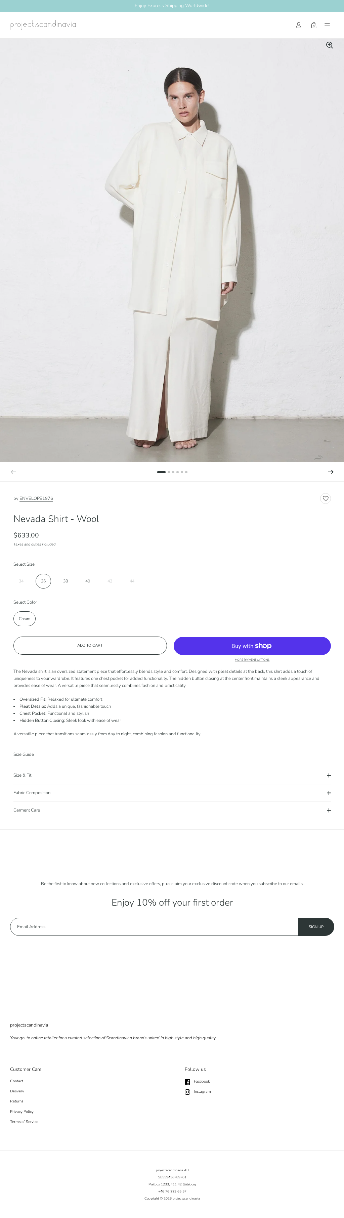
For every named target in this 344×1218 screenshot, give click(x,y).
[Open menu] (327, 25)
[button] (331, 472)
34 (21, 581)
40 (87, 581)
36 (43, 581)
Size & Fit (22, 775)
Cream (24, 618)
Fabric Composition (31, 793)
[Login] (298, 25)
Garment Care (26, 810)
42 (110, 581)
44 (132, 581)
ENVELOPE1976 (36, 498)
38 (65, 581)
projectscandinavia (186, 1198)
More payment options (252, 659)
